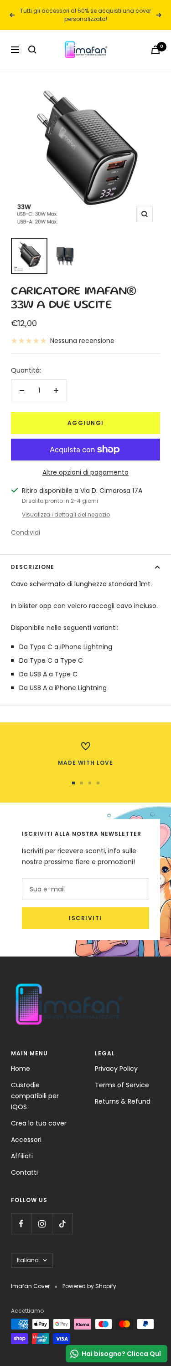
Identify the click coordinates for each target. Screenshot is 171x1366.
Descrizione (32, 567)
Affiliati (22, 1156)
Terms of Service (122, 1085)
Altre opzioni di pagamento (85, 472)
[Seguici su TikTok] (62, 1223)
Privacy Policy (116, 1068)
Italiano (27, 1260)
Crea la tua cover (39, 1123)
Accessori (26, 1139)
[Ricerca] (32, 50)
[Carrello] (155, 50)
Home (20, 1068)
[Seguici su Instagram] (41, 1223)
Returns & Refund (122, 1101)
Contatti (24, 1172)
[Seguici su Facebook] (21, 1223)
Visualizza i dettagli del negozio (66, 514)
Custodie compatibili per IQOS (35, 1095)
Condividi (25, 532)
